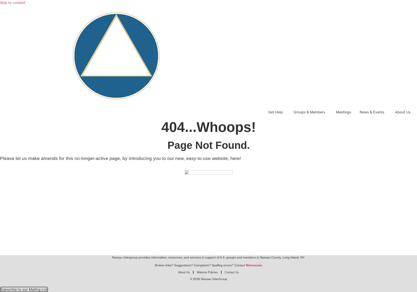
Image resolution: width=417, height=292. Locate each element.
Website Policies (207, 272)
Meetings (343, 112)
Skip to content (12, 2)
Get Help (275, 112)
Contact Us (232, 272)
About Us (402, 112)
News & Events (372, 112)
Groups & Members (309, 112)
